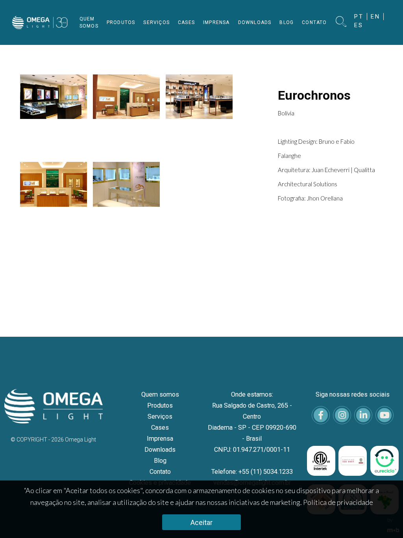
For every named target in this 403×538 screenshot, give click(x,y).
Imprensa (160, 438)
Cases (160, 427)
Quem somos (160, 394)
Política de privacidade (338, 502)
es (358, 25)
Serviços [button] (156, 22)
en (375, 16)
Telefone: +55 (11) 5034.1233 (252, 471)
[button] (341, 22)
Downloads (160, 449)
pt (359, 16)
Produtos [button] (121, 22)
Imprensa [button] (216, 22)
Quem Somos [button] (88, 22)
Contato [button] (314, 22)
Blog (160, 460)
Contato (160, 471)
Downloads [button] (255, 22)
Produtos (160, 405)
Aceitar (201, 522)
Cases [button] (186, 22)
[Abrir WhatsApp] (383, 518)
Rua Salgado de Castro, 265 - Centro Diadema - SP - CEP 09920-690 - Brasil (252, 422)
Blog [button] (286, 22)
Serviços (160, 416)
